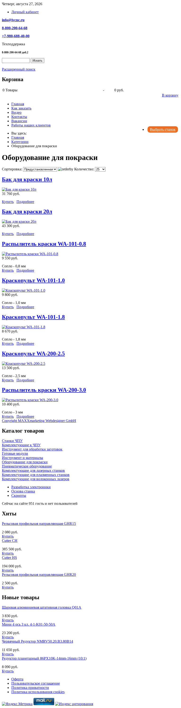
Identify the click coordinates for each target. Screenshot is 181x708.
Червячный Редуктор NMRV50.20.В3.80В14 (37, 641)
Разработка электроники (31, 487)
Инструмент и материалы (22, 458)
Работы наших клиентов (31, 125)
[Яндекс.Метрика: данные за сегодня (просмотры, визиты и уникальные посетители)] (17, 704)
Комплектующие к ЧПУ (21, 445)
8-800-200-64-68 (14, 28)
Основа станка (23, 491)
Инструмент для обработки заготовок (32, 449)
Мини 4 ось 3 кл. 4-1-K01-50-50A (28, 624)
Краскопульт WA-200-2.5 (33, 353)
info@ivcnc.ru (13, 20)
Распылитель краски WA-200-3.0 (44, 390)
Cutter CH (9, 541)
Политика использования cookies (38, 692)
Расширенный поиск (18, 69)
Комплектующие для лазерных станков (33, 470)
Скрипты (18, 495)
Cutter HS (9, 558)
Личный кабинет (25, 12)
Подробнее (25, 202)
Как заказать (21, 108)
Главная (17, 104)
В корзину (170, 95)
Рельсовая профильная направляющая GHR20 (39, 575)
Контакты (19, 117)
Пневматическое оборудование (27, 466)
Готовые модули (15, 453)
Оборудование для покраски (25, 462)
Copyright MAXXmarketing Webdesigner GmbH (39, 421)
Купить (8, 202)
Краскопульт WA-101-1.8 (33, 317)
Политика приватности (30, 688)
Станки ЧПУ (12, 441)
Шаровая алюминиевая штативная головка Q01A (41, 607)
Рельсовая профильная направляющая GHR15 (39, 524)
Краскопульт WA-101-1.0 (33, 280)
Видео (16, 112)
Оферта (17, 679)
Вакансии (19, 121)
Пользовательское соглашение (35, 683)
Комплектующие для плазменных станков (36, 475)
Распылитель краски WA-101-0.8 (44, 244)
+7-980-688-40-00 (15, 36)
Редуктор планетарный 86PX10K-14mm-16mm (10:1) (44, 658)
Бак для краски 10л (27, 179)
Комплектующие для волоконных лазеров (35, 479)
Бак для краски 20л (27, 211)
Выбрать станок (163, 129)
